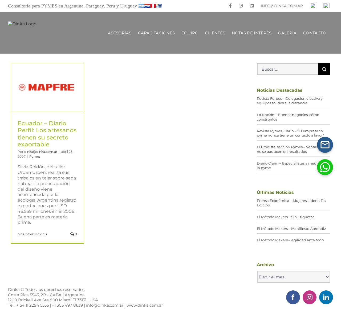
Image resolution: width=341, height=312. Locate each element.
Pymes (34, 156)
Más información (31, 234)
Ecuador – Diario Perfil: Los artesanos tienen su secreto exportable (47, 87)
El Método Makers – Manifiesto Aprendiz (291, 228)
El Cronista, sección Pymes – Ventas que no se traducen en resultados (291, 149)
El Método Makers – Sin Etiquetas (285, 217)
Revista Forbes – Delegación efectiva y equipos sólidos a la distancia (290, 100)
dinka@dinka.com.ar (40, 152)
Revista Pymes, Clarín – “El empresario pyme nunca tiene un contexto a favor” (290, 133)
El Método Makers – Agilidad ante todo (290, 240)
